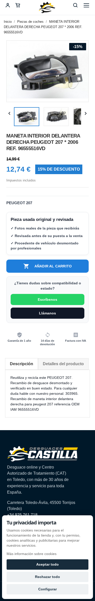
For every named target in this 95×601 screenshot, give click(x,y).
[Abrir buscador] (75, 5)
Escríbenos (47, 299)
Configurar (47, 589)
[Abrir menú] (86, 5)
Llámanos (47, 313)
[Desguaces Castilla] (48, 7)
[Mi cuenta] (7, 5)
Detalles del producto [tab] (63, 364)
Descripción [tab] (21, 364)
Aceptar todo (47, 564)
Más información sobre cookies (31, 554)
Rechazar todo (47, 577)
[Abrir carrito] (17, 5)
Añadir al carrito (47, 266)
